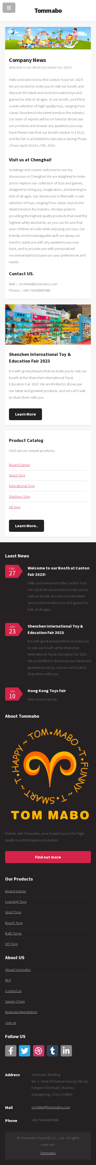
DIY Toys (11, 943)
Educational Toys (22, 485)
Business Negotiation (21, 1012)
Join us (10, 1022)
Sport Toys (17, 475)
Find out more (48, 857)
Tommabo (48, 1153)
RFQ (8, 980)
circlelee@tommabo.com (50, 1107)
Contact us (13, 991)
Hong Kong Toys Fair (47, 690)
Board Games (19, 464)
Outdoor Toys (19, 496)
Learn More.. (26, 525)
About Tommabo (18, 969)
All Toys (14, 507)
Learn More (25, 414)
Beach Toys (14, 922)
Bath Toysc (13, 933)
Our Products (19, 879)
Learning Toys (15, 901)
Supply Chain (15, 1001)
